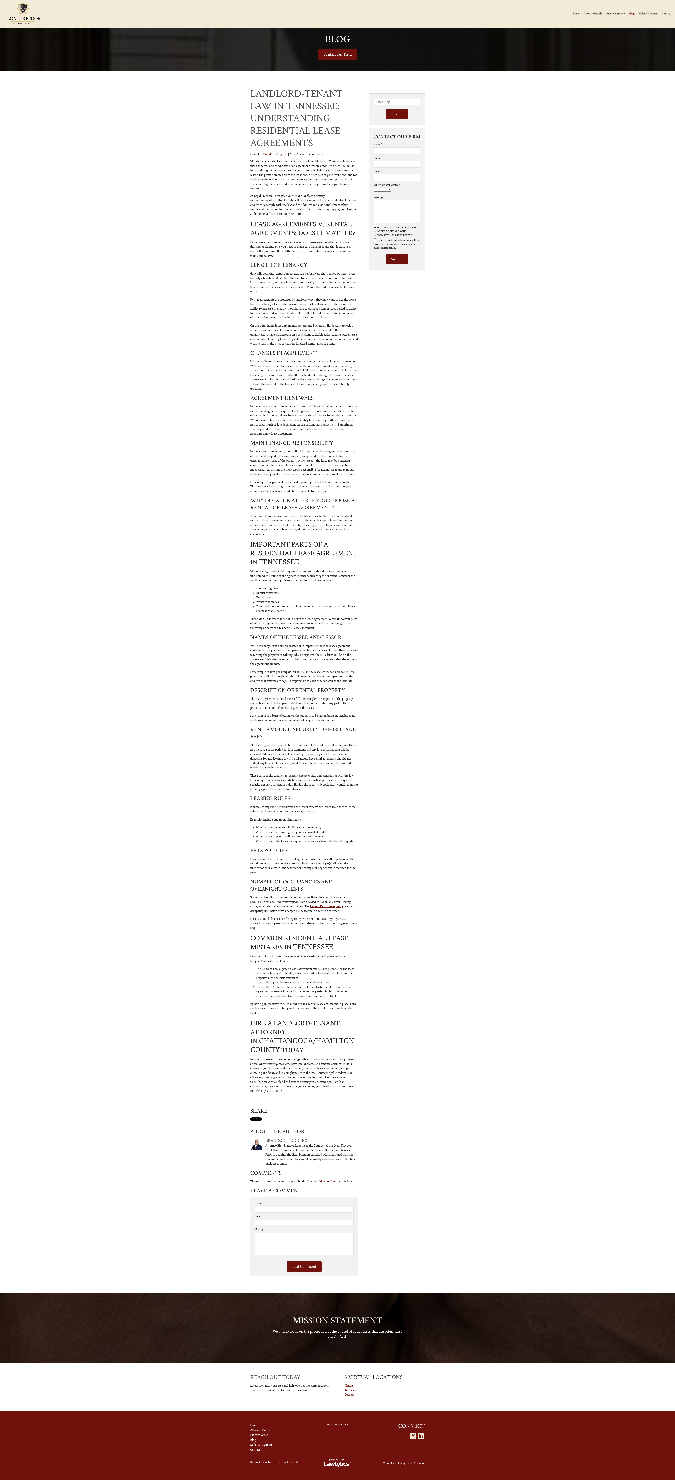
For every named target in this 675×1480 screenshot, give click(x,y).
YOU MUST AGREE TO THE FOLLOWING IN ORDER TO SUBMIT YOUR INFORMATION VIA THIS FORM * (396, 231)
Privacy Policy (405, 1463)
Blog (632, 13)
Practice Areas (614, 13)
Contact (666, 13)
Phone (378, 158)
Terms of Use (389, 1463)
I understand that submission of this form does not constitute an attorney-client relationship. (396, 243)
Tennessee (351, 1390)
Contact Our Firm (337, 54)
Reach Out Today (275, 1377)
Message (259, 1229)
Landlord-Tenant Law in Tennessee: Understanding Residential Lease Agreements (296, 118)
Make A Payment (648, 13)
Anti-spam (419, 1463)
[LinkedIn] (421, 1436)
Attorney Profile (593, 13)
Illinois (349, 1386)
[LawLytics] (337, 1463)
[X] (413, 1436)
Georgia (349, 1394)
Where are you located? (387, 184)
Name (258, 1203)
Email (258, 1216)
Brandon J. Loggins (275, 154)
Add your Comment (330, 1181)
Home (576, 13)
